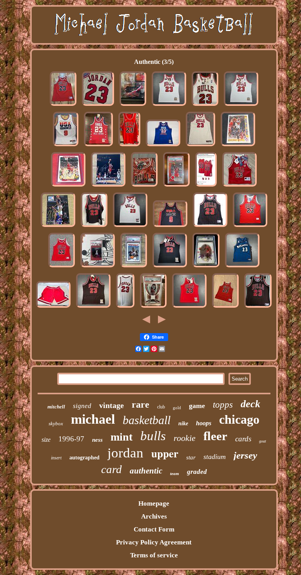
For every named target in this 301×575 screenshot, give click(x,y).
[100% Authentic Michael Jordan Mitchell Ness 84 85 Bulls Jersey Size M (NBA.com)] (206, 186)
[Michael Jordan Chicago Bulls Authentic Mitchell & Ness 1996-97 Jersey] (94, 226)
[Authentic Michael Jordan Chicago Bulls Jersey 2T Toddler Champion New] (239, 186)
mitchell (56, 407)
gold (177, 407)
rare (140, 404)
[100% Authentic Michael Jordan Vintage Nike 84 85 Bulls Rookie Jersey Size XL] (130, 226)
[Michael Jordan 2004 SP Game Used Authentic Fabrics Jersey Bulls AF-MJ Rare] (153, 307)
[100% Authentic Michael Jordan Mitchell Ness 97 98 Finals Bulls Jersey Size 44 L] (169, 105)
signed (82, 406)
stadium (214, 457)
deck (250, 404)
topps (223, 405)
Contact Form (154, 529)
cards (243, 439)
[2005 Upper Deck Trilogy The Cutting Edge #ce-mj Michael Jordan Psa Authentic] (176, 186)
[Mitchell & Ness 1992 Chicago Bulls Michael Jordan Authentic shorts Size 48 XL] (53, 307)
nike (183, 423)
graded (197, 471)
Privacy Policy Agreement (154, 542)
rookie (185, 438)
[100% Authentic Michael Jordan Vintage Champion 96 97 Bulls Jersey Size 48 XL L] (63, 105)
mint (121, 437)
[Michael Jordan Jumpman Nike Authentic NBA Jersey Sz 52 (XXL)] (129, 146)
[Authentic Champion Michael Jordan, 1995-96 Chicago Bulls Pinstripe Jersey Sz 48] (258, 307)
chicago (239, 419)
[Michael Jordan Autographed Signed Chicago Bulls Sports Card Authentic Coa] (238, 146)
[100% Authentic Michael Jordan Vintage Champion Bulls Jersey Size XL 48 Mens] (250, 226)
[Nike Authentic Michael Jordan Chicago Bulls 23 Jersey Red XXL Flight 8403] (144, 186)
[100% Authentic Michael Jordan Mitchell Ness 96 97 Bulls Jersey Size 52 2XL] (93, 307)
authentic (146, 470)
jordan (125, 453)
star (191, 457)
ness (97, 440)
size (46, 439)
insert (56, 458)
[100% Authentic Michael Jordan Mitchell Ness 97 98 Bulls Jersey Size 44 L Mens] (189, 307)
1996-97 (71, 439)
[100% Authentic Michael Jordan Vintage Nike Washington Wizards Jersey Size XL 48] (242, 267)
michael (93, 419)
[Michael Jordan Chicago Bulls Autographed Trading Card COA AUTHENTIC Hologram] (58, 226)
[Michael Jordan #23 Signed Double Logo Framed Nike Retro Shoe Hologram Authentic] (133, 105)
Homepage (153, 503)
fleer (215, 436)
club (161, 407)
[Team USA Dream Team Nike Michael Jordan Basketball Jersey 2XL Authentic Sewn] (170, 226)
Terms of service (154, 555)
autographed (84, 458)
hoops (203, 423)
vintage (111, 405)
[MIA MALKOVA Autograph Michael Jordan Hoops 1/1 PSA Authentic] (133, 267)
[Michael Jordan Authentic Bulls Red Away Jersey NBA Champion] (225, 307)
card (111, 469)
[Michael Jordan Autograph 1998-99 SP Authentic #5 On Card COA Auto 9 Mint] (205, 267)
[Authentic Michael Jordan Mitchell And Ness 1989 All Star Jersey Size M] (98, 146)
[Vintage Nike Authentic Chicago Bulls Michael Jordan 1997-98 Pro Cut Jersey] (200, 146)
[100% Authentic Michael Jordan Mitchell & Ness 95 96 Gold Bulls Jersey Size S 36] (98, 105)
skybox (56, 423)
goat (262, 441)
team (174, 473)
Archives (154, 516)
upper (164, 453)
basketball (146, 420)
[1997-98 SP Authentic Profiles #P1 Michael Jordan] (97, 267)
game (197, 406)
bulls (153, 436)
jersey (245, 455)
